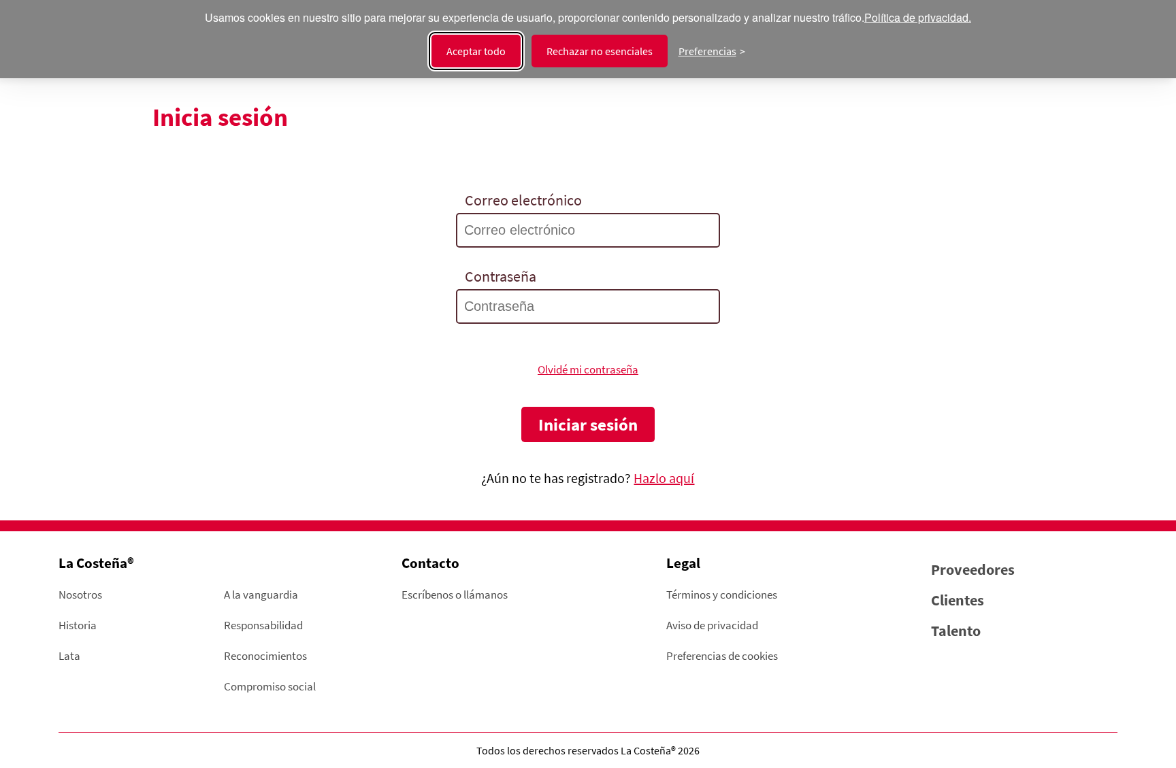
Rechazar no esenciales (599, 51)
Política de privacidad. (917, 18)
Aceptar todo (476, 51)
